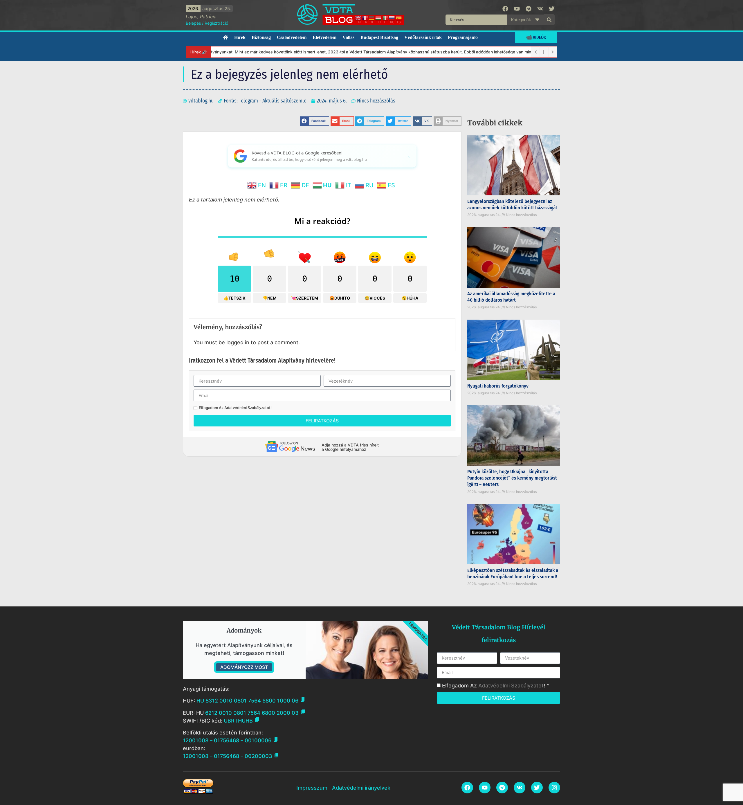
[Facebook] (505, 9)
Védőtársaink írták (423, 37)
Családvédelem (291, 37)
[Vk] (540, 9)
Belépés (193, 23)
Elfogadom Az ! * (495, 685)
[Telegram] (528, 9)
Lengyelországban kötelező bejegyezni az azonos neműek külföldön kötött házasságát (512, 204)
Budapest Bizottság (379, 37)
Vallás (348, 37)
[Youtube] (517, 9)
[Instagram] (554, 787)
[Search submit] (549, 19)
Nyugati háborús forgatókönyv (498, 386)
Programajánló (463, 37)
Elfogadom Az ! (235, 408)
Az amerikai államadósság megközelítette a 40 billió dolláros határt (511, 297)
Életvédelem (324, 37)
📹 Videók (536, 37)
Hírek (240, 37)
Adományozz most (244, 667)
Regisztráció (216, 23)
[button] (314, 121)
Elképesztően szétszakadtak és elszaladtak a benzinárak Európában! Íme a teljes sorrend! (512, 573)
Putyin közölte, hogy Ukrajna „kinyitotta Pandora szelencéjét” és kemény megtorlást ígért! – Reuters (512, 478)
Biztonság (261, 37)
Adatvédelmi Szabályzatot (247, 407)
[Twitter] (552, 9)
